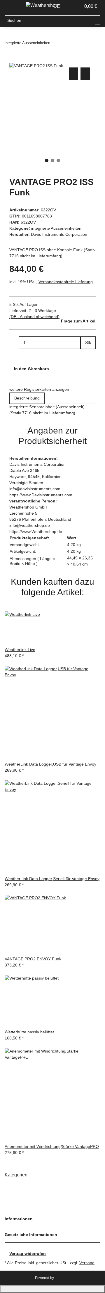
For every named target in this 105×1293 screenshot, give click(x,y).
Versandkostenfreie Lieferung (65, 281)
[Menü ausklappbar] (12, 6)
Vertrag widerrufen (27, 1253)
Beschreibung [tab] (27, 398)
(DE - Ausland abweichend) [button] (34, 316)
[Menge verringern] (14, 342)
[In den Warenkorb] (14, 59)
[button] (70, 6)
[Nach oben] (52, 1289)
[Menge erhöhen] (85, 355)
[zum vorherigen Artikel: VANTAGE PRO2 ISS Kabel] (55, 43)
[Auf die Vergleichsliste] (73, 73)
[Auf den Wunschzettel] (85, 73)
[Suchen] (97, 19)
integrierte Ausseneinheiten (56, 228)
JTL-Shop (62, 1278)
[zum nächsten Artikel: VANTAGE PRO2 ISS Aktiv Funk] (65, 43)
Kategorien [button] (17, 1174)
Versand (86, 1262)
